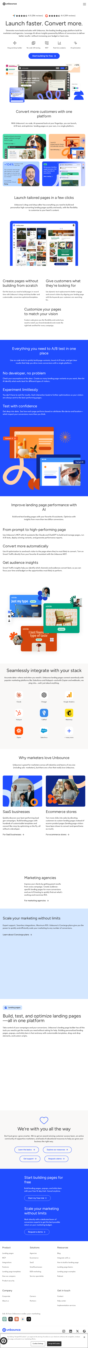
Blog (59, 1253)
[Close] (84, 1337)
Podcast (60, 1276)
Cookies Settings (38, 1343)
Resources (62, 1247)
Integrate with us (63, 1258)
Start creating (47, 176)
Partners (33, 1301)
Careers (33, 1296)
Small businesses (36, 1267)
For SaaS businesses (12, 834)
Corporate (6, 1296)
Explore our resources (56, 1150)
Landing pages (8, 1253)
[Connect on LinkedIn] (70, 1331)
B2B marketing (35, 1272)
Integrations (6, 1262)
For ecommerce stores (56, 834)
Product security (8, 1281)
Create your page (9, 143)
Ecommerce (34, 1258)
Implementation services (66, 1305)
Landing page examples (66, 1272)
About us (5, 1301)
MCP (4, 1258)
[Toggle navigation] (84, 4)
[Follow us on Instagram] (63, 1331)
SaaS (32, 1262)
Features (5, 1267)
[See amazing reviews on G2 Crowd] (84, 1331)
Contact (60, 1296)
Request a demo (55, 1159)
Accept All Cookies (54, 1343)
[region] (44, 1340)
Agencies (33, 1253)
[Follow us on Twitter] (77, 1331)
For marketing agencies (35, 900)
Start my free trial (36, 1198)
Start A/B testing (54, 149)
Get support (28, 1159)
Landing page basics (65, 1267)
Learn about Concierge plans (16, 934)
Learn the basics (25, 1150)
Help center (61, 1301)
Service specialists (37, 1276)
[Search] (81, 4)
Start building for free (42, 56)
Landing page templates (11, 1272)
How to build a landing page (68, 1262)
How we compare (8, 1276)
